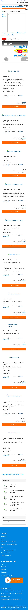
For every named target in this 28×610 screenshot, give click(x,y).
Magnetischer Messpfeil (9, 299)
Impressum (3, 536)
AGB (2, 547)
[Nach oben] (4, 607)
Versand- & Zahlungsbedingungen (9, 544)
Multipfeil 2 (6, 76)
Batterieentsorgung (5, 553)
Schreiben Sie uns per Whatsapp (8, 541)
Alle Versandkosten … (6, 596)
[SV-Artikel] (3, 2)
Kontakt (3, 539)
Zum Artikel (14, 387)
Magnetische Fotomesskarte (10, 156)
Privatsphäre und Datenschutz (8, 550)
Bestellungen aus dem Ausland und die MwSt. (12, 599)
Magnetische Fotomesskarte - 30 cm (12, 225)
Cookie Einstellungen (6, 555)
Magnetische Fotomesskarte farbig (11, 189)
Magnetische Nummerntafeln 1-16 (11, 330)
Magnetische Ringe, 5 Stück (10, 259)
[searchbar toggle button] (19, 2)
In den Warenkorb (14, 106)
